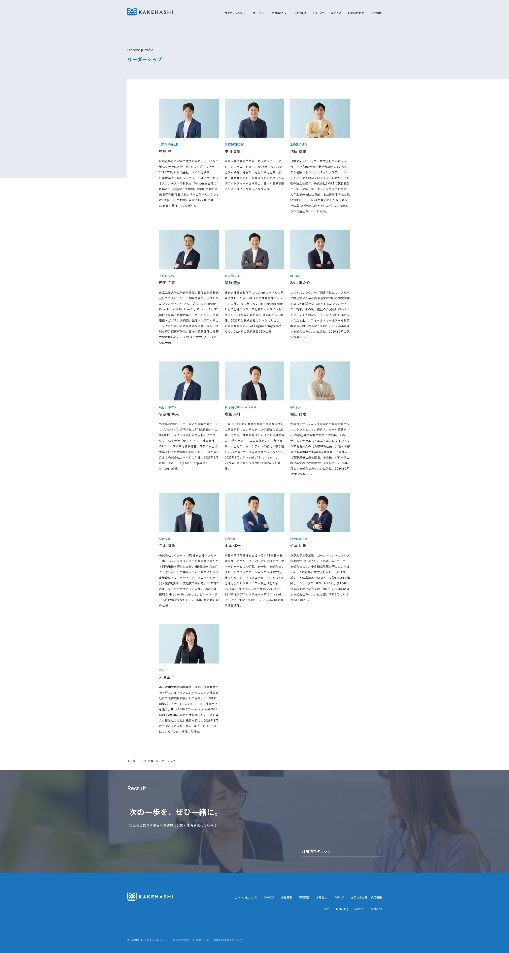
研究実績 (300, 13)
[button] (277, 14)
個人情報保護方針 (181, 940)
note (326, 909)
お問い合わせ (356, 13)
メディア (335, 13)
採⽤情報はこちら (316, 850)
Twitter (359, 909)
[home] (150, 12)
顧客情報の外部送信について (228, 940)
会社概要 (286, 897)
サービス (258, 13)
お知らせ (318, 13)
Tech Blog (342, 909)
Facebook (375, 909)
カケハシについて (235, 13)
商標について (202, 940)
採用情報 (376, 13)
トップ (131, 761)
